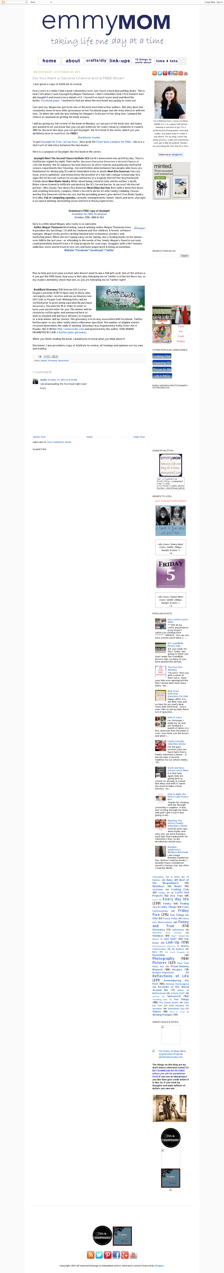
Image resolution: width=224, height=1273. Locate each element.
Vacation (157, 1008)
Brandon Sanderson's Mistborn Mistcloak (178, 849)
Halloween (178, 929)
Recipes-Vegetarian (163, 972)
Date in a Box (175, 717)
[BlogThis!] (48, 356)
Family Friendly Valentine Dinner (177, 742)
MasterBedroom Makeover (163, 946)
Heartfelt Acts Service (166, 932)
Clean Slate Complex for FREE (113, 141)
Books (44, 360)
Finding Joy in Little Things (170, 905)
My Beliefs (178, 949)
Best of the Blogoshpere (170, 881)
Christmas (157, 889)
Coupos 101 (164, 892)
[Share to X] (50, 356)
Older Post (139, 437)
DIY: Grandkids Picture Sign (175, 644)
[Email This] (45, 356)
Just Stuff (169, 938)
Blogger (159, 1265)
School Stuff (178, 993)
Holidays (158, 935)
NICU (154, 952)
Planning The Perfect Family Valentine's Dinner (178, 823)
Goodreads (96, 250)
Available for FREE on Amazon (89, 213)
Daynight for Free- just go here (59, 141)
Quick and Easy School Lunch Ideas (178, 769)
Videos (156, 1011)
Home (90, 437)
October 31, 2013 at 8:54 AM (62, 379)
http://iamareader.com (70, 328)
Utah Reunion (176, 1005)
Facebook (82, 250)
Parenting (158, 955)
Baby (169, 879)
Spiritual (155, 996)
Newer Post (39, 437)
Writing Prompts (162, 1014)
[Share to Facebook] (53, 356)
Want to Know (177, 1012)
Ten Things (181, 999)
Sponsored (63, 360)
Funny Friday (170, 918)
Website (69, 250)
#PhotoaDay (158, 877)
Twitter (109, 250)
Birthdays (158, 886)
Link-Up (172, 942)
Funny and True (170, 924)
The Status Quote (168, 1002)
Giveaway (52, 360)
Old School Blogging (175, 952)
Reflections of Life (170, 976)
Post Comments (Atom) (59, 442)
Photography (163, 958)
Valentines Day (176, 1008)
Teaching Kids (159, 999)
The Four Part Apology (175, 668)
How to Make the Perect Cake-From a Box (178, 797)
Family (167, 903)
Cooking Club (180, 889)
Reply (43, 388)
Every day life (176, 899)
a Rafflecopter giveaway (71, 332)
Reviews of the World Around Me (170, 988)
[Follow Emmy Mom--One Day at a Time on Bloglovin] (171, 156)
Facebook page (50, 100)
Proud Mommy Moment (170, 968)
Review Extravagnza (177, 984)
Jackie (43, 379)
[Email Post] (40, 356)
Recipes (177, 969)
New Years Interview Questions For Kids (178, 693)
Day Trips (176, 895)
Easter (155, 900)
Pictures (159, 962)
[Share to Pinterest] (56, 356)
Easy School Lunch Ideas (178, 620)
